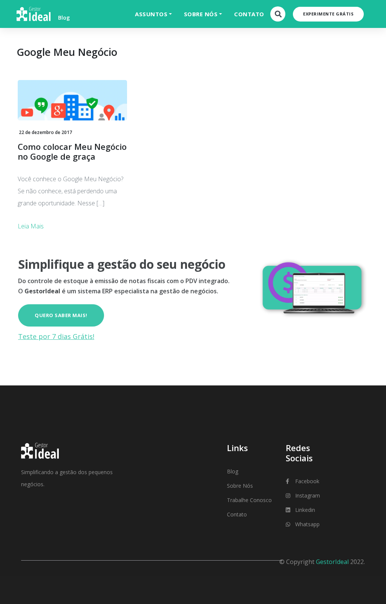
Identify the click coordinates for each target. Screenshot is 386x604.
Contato (237, 514)
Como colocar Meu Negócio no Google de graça (72, 151)
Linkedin (305, 509)
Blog (232, 471)
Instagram (307, 495)
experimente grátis (328, 14)
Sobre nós (240, 485)
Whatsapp (307, 524)
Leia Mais (31, 226)
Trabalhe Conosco (249, 500)
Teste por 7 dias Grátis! (56, 336)
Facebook (307, 481)
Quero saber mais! (61, 315)
